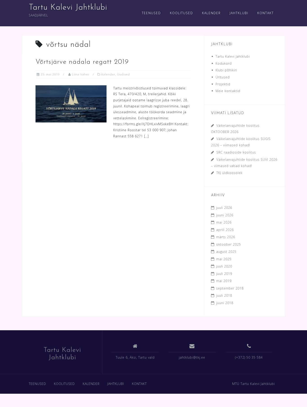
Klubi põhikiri (226, 70)
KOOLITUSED (181, 13)
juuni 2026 (224, 215)
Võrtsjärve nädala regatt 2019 (82, 62)
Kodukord (224, 63)
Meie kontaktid (228, 91)
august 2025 (226, 251)
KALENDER (211, 13)
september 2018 (230, 288)
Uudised (123, 74)
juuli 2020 (224, 266)
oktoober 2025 (228, 244)
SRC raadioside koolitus (236, 152)
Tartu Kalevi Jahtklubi (68, 8)
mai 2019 (223, 281)
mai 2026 (223, 222)
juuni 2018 (224, 303)
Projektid (223, 84)
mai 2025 (223, 259)
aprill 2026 (225, 230)
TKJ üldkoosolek (229, 173)
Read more (55, 151)
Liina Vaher (80, 74)
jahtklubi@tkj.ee (192, 357)
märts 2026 (225, 237)
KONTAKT (265, 13)
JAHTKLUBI (239, 13)
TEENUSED (151, 13)
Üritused (223, 77)
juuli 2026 (224, 208)
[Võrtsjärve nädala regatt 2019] (71, 103)
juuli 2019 (224, 273)
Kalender (108, 74)
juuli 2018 (224, 295)
